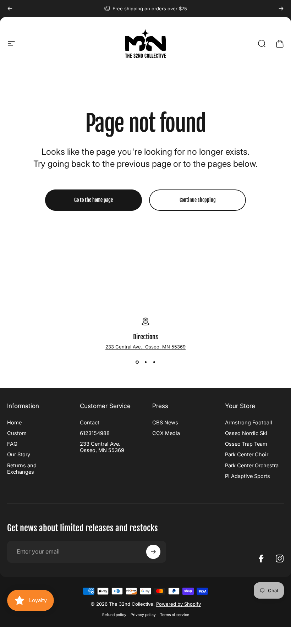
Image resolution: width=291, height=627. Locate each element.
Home (14, 422)
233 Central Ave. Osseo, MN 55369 (102, 447)
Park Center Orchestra (252, 465)
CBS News (165, 422)
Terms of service (174, 614)
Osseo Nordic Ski (246, 433)
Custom (17, 433)
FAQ (12, 444)
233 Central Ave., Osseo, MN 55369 (145, 347)
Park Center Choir (246, 454)
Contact (89, 422)
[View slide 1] (137, 362)
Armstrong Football (248, 422)
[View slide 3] (154, 362)
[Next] (281, 8)
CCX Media (166, 433)
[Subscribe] (153, 552)
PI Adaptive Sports (247, 476)
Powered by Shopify (178, 604)
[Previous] (10, 8)
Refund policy (114, 614)
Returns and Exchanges (22, 468)
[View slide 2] (145, 362)
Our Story (18, 454)
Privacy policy (143, 614)
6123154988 (95, 433)
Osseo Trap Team (246, 444)
